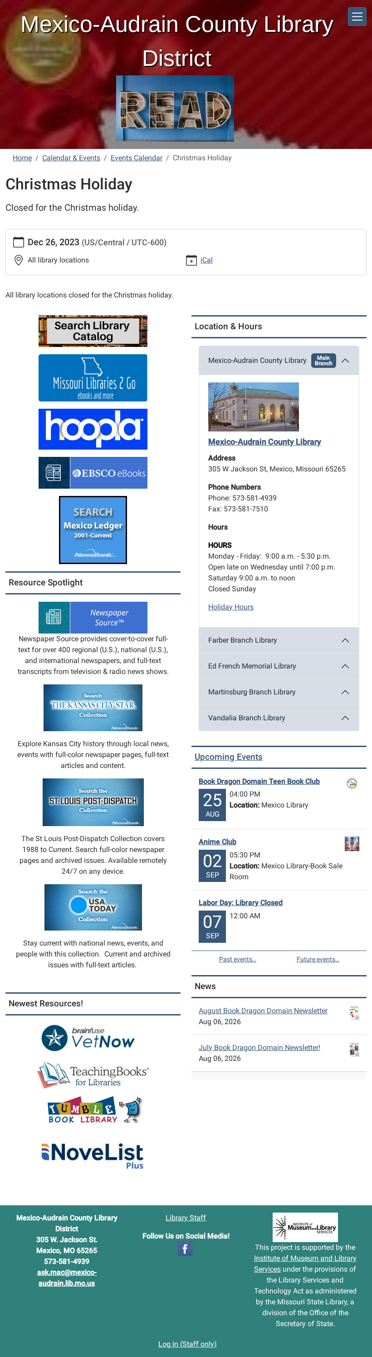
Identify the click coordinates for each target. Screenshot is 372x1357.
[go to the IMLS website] (305, 1227)
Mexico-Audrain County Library (270, 360)
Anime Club (217, 841)
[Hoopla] (93, 428)
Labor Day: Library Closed (241, 902)
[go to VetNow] (93, 1038)
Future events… (318, 959)
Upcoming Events (229, 757)
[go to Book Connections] (93, 1074)
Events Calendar (136, 158)
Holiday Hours (231, 607)
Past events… (237, 959)
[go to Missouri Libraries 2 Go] (93, 377)
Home (22, 158)
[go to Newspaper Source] (93, 617)
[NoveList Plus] (93, 1151)
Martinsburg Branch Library (252, 692)
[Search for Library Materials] (93, 330)
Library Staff (186, 1217)
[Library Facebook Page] (185, 1248)
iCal (207, 260)
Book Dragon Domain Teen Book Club (259, 781)
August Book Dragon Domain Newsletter (263, 1010)
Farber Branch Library (242, 640)
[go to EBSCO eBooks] (93, 472)
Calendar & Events (71, 158)
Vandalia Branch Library (246, 717)
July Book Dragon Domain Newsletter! (259, 1047)
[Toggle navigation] (357, 16)
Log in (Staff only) (187, 1344)
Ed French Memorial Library (252, 666)
